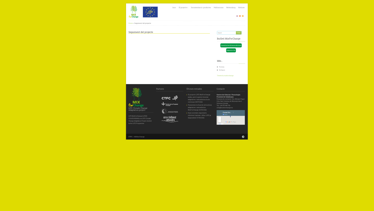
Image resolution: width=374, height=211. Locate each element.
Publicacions (218, 7)
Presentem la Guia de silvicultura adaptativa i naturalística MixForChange (200, 107)
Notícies (241, 7)
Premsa (221, 67)
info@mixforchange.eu (225, 108)
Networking (230, 7)
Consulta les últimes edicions (231, 45)
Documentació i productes (201, 7)
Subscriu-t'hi (231, 50)
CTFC (130, 137)
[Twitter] (243, 137)
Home (130, 23)
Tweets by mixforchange (225, 75)
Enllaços (222, 70)
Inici (174, 7)
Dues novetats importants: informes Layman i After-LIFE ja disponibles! (199, 115)
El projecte (183, 7)
